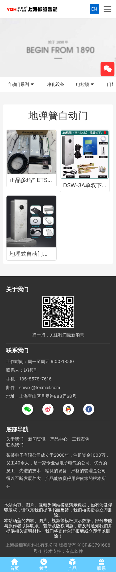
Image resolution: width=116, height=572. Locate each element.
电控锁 (82, 84)
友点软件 (74, 551)
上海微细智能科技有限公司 (32, 545)
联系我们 (15, 444)
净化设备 (55, 84)
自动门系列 (18, 84)
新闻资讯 (36, 438)
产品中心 (58, 438)
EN (94, 8)
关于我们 (15, 438)
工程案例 (80, 438)
